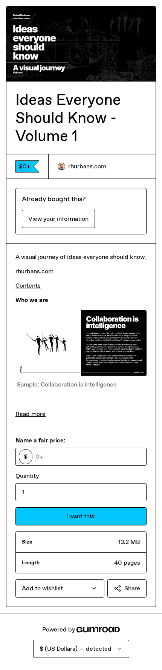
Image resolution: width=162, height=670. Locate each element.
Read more (30, 413)
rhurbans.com (87, 166)
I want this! (81, 516)
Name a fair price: (40, 440)
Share (132, 588)
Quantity (27, 475)
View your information (58, 218)
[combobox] (59, 588)
